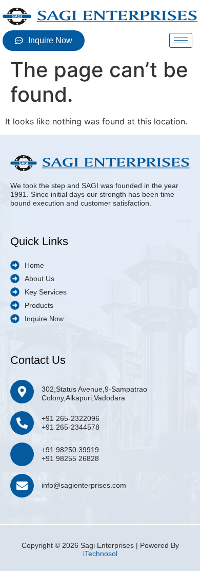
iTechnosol (100, 553)
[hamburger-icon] (180, 40)
